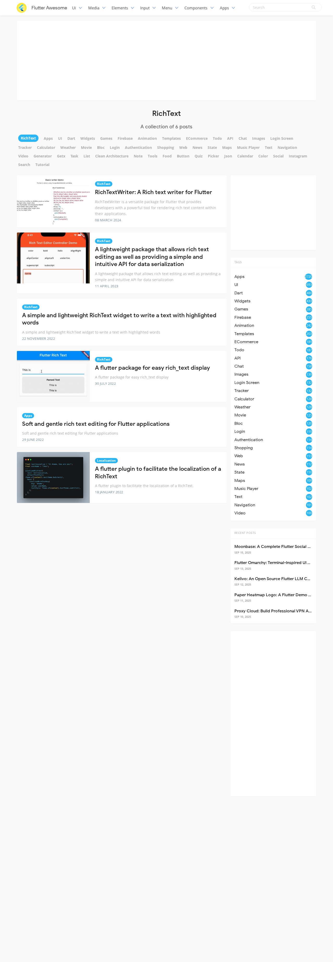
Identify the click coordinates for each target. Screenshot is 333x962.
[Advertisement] (166, 59)
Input (145, 7)
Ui (74, 7)
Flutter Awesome (49, 8)
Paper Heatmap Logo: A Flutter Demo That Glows (282, 595)
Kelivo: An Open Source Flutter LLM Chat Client (280, 578)
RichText (103, 184)
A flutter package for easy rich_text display (152, 367)
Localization (106, 460)
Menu (167, 7)
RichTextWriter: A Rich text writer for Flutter (153, 192)
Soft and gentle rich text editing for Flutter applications (96, 423)
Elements (120, 7)
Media (93, 7)
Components (195, 7)
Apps (224, 7)
